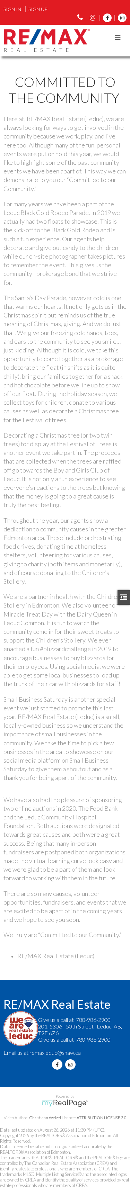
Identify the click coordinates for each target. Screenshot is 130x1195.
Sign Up (37, 9)
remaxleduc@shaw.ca (55, 1052)
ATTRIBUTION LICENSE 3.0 (102, 1117)
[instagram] (120, 18)
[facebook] (105, 18)
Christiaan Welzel (45, 1117)
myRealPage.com (65, 1103)
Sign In (12, 9)
